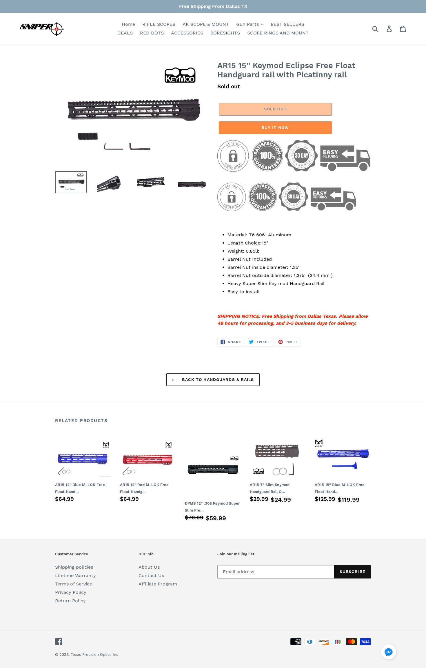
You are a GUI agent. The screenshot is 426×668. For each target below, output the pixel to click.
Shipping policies (74, 567)
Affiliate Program (158, 584)
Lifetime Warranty (75, 575)
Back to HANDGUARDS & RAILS (217, 379)
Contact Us (151, 575)
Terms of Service (73, 584)
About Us (149, 567)
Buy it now (275, 127)
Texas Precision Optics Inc (94, 654)
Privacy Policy (70, 592)
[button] (388, 652)
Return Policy (70, 600)
